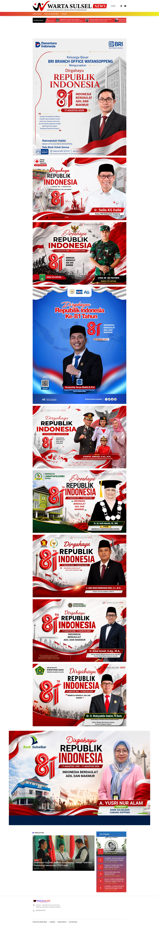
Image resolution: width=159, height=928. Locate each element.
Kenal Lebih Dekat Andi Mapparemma (112, 873)
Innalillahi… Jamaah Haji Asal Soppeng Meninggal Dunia (114, 887)
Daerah (36, 860)
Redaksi (52, 922)
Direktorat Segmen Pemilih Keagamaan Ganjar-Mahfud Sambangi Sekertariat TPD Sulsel (63, 864)
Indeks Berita (62, 922)
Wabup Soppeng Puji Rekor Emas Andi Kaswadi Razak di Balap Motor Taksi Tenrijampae (81, 20)
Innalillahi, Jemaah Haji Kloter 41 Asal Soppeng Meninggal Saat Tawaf (114, 859)
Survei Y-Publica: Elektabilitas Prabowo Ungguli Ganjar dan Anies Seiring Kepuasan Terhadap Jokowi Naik (114, 880)
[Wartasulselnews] (70, 6)
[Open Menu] (125, 6)
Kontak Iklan (73, 922)
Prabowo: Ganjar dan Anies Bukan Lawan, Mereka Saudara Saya (114, 866)
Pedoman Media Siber (40, 922)
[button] (121, 6)
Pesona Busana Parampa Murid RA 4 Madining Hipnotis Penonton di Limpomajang (51, 20)
